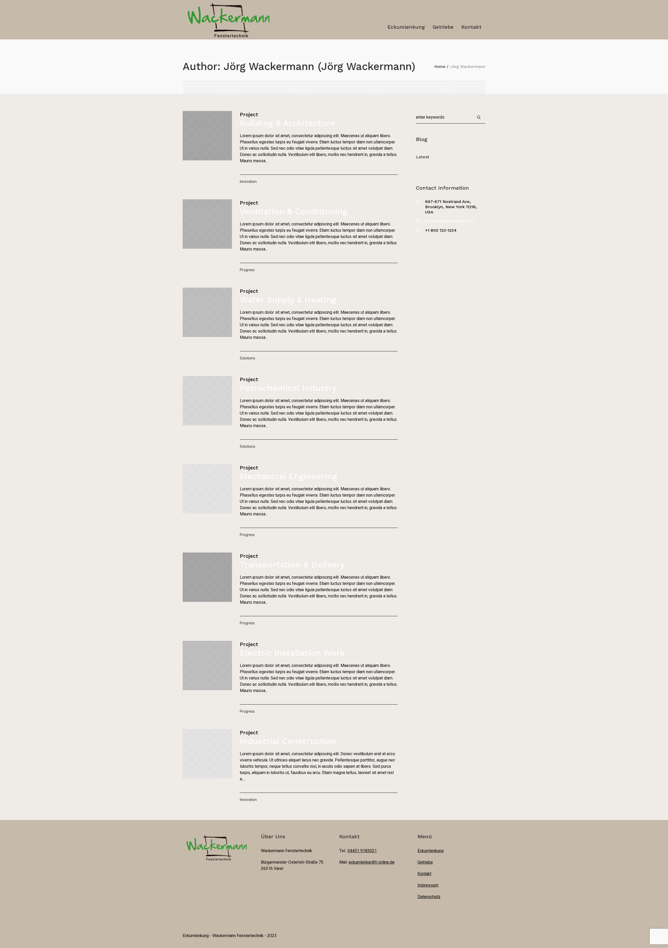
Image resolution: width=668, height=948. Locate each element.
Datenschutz (429, 897)
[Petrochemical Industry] (207, 400)
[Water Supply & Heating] (207, 312)
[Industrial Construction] (207, 753)
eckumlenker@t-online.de (372, 862)
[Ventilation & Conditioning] (207, 224)
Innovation (248, 181)
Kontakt (424, 874)
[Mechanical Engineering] (207, 489)
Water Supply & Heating (288, 300)
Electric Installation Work (292, 653)
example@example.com (449, 220)
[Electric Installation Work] (207, 665)
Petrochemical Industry (288, 388)
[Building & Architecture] (207, 135)
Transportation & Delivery (292, 564)
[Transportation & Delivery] (207, 577)
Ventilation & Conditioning (293, 211)
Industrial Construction (288, 741)
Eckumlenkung (431, 851)
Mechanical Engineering (288, 476)
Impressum (428, 885)
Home (439, 66)
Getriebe (425, 862)
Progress (247, 270)
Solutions (247, 358)
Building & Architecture (287, 123)
